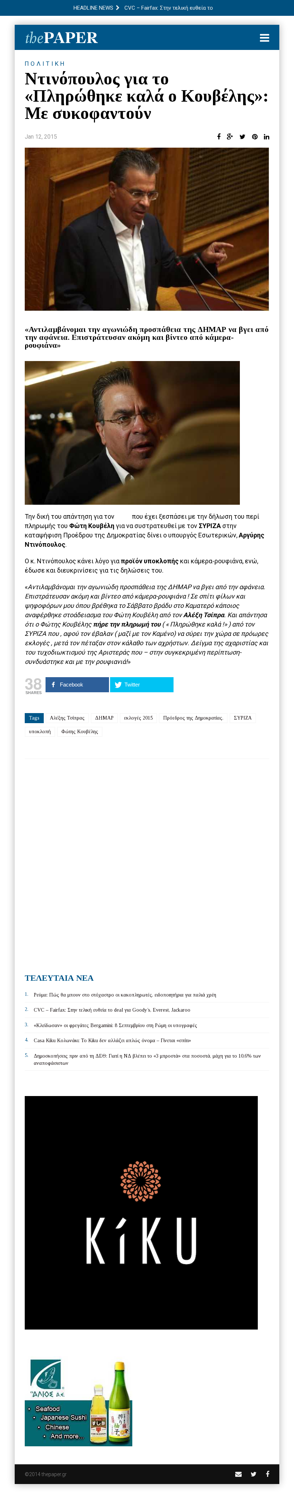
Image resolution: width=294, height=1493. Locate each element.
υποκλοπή (40, 731)
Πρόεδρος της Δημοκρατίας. (193, 718)
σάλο (124, 516)
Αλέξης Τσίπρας (67, 718)
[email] (238, 1474)
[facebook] (267, 1474)
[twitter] (254, 1474)
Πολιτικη (45, 63)
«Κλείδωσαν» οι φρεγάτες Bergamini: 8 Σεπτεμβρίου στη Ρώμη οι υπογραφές (115, 1025)
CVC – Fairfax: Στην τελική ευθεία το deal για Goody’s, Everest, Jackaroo (112, 1010)
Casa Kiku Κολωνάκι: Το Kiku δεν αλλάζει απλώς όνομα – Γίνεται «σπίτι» (112, 1040)
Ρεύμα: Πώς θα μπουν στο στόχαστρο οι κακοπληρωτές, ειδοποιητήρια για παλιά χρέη (125, 995)
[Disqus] (147, 863)
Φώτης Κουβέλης (79, 731)
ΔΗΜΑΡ (104, 718)
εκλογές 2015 (138, 718)
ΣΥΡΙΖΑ (243, 718)
